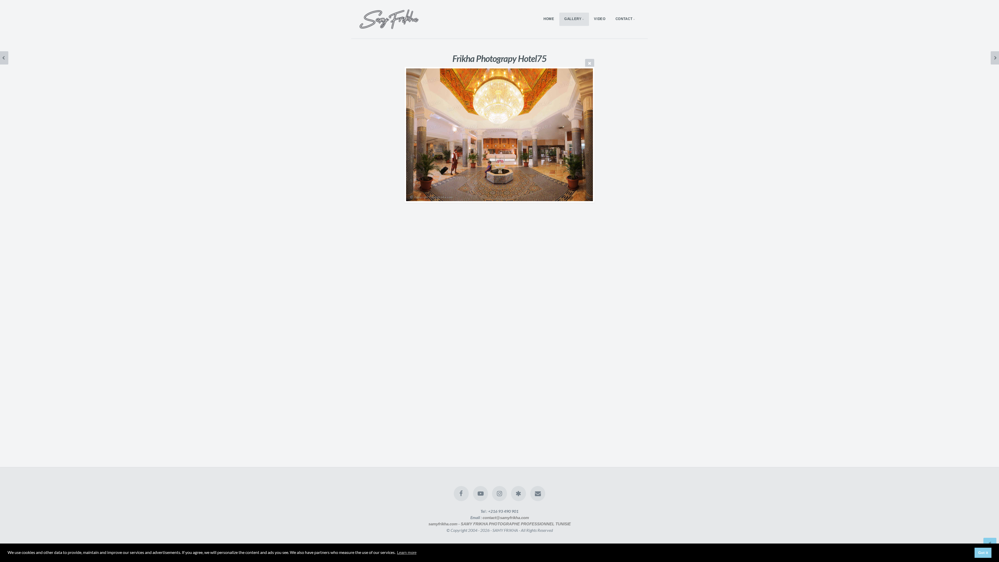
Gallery (572, 19)
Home (548, 19)
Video (599, 19)
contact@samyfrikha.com (506, 517)
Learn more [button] (407, 552)
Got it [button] (983, 553)
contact (624, 19)
